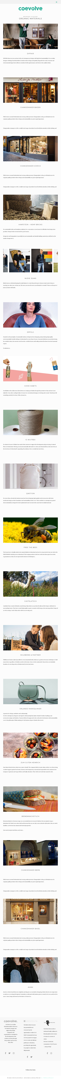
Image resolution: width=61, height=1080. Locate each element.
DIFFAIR (30, 53)
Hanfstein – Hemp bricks (30, 224)
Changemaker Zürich (30, 166)
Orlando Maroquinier (30, 709)
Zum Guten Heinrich (30, 762)
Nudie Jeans (30, 278)
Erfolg (30, 332)
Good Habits (30, 386)
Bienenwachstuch (30, 816)
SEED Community (28, 1035)
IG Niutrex (30, 440)
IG (41, 1077)
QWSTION (30, 493)
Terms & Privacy (48, 1077)
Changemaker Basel (30, 929)
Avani (30, 987)
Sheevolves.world (50, 1028)
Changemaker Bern (30, 870)
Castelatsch (30, 601)
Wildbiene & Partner (30, 655)
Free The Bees (30, 547)
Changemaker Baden (30, 107)
